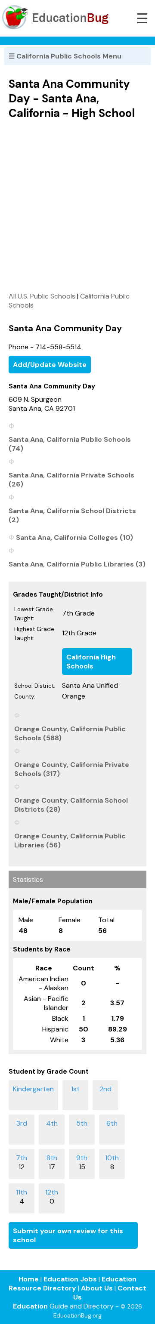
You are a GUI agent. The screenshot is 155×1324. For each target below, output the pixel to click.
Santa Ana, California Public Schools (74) (70, 444)
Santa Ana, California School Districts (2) (72, 515)
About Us (97, 1288)
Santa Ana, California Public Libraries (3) (77, 564)
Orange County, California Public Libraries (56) (70, 840)
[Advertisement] (77, 205)
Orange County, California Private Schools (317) (71, 769)
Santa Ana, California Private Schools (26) (71, 480)
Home (29, 1279)
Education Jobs (70, 1279)
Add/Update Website (50, 364)
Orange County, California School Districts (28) (71, 805)
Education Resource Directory (72, 1284)
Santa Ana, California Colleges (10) (74, 537)
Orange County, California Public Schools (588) (70, 733)
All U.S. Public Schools (42, 296)
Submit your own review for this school (68, 1235)
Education (30, 1306)
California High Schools (91, 662)
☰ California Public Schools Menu (65, 56)
